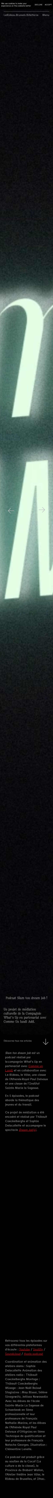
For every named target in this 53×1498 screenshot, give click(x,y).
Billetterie (32, 15)
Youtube (24, 1349)
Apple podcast (33, 1354)
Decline (38, 5)
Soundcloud (13, 1354)
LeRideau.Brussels (15, 15)
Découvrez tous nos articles (18, 1040)
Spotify (38, 1349)
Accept (48, 5)
